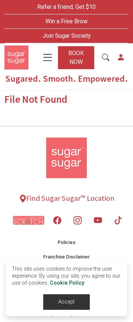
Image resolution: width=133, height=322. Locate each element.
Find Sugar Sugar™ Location (70, 198)
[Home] (16, 57)
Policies (66, 242)
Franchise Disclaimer (66, 257)
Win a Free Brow (66, 21)
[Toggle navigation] (48, 57)
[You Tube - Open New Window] (98, 220)
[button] (105, 57)
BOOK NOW (76, 57)
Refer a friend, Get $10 (66, 6)
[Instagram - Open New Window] (77, 220)
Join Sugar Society (66, 35)
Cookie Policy (67, 283)
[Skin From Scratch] (28, 220)
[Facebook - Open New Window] (57, 220)
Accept (66, 302)
